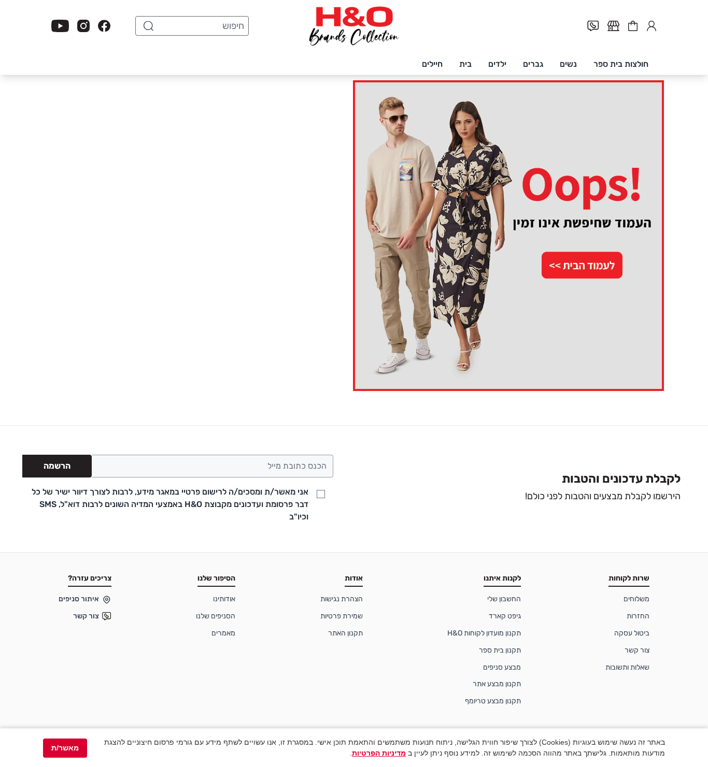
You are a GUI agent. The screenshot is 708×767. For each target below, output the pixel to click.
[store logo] (354, 26)
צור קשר (637, 650)
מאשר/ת (65, 748)
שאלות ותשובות (627, 667)
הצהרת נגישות (341, 599)
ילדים (497, 64)
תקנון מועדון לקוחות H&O (484, 633)
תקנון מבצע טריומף (493, 701)
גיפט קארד (505, 616)
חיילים (432, 64)
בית (465, 64)
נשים (568, 64)
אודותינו (224, 599)
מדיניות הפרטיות (379, 753)
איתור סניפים (79, 599)
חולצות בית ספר (620, 64)
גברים (533, 64)
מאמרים (223, 633)
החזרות (638, 616)
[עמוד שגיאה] (354, 235)
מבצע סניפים (502, 667)
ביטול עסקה (631, 633)
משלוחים (636, 599)
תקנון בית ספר (500, 650)
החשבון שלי (651, 25)
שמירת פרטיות (341, 616)
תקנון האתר (345, 633)
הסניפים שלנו (215, 616)
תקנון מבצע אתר (497, 683)
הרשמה (57, 466)
